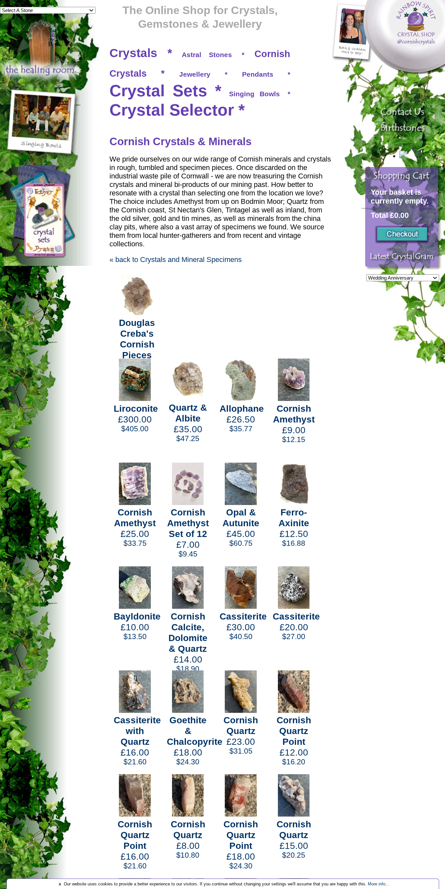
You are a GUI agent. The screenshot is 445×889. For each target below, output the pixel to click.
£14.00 (188, 642)
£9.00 (294, 423)
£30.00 (243, 626)
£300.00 (136, 418)
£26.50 (242, 418)
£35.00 (188, 422)
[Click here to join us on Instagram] (403, 260)
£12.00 (294, 740)
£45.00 (241, 527)
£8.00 (188, 839)
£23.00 (240, 735)
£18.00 (195, 740)
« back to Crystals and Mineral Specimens (175, 259)
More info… (379, 883)
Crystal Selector (171, 110)
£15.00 (294, 839)
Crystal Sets (158, 91)
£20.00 (296, 626)
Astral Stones (207, 54)
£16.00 (137, 740)
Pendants (257, 74)
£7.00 (188, 532)
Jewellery (194, 74)
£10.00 (137, 626)
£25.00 (135, 527)
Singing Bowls (254, 94)
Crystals (133, 53)
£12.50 (294, 527)
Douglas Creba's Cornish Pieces (137, 338)
